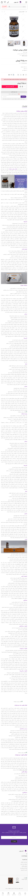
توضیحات (24, 106)
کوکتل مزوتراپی (21, 11)
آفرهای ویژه (4, 6)
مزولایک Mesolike (24, 56)
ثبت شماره (23, 96)
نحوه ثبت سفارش (24, 862)
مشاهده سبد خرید (24, 864)
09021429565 (24, 856)
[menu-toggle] (26, 2)
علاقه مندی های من (23, 868)
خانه (26, 11)
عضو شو (15, 841)
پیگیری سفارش (24, 866)
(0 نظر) (20, 63)
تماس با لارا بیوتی (24, 870)
